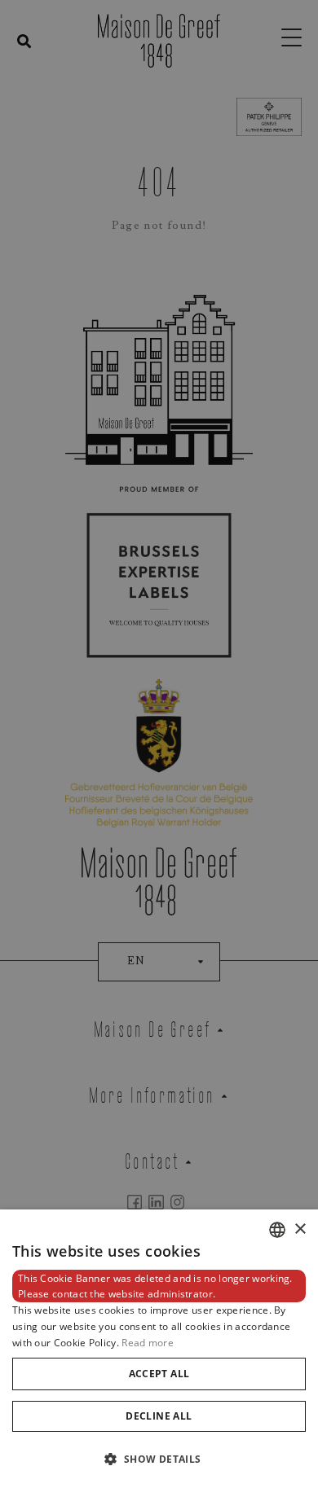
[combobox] (277, 1230)
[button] (159, 1459)
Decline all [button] (159, 1416)
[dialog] (159, 1348)
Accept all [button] (159, 1373)
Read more (147, 1343)
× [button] (300, 1229)
